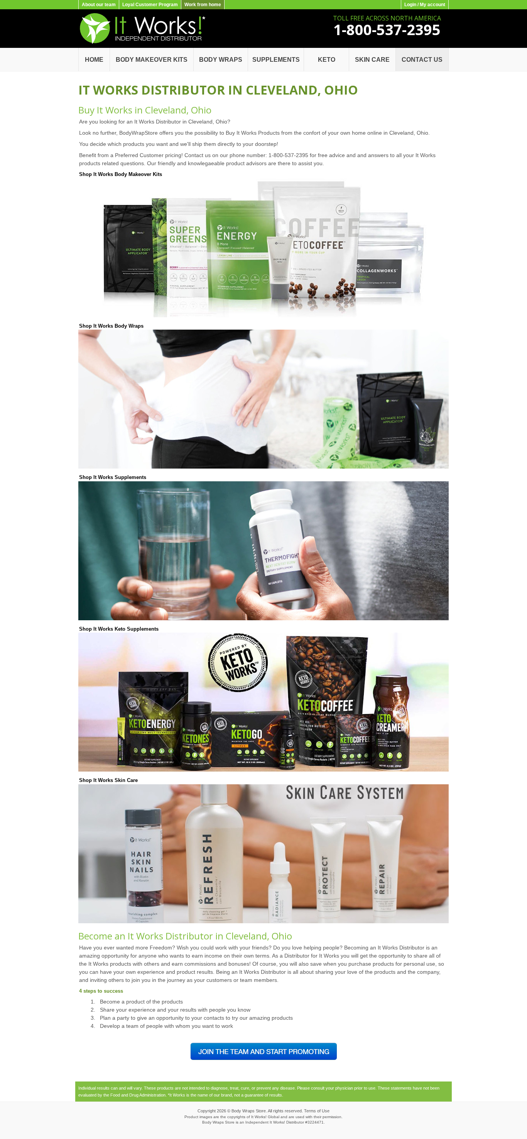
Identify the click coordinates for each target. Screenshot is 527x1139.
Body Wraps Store (248, 1111)
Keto (326, 59)
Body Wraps (220, 59)
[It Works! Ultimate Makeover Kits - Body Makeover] (263, 315)
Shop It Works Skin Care (108, 780)
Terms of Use (316, 1111)
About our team (99, 4)
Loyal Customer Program (150, 4)
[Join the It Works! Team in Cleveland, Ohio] (264, 1059)
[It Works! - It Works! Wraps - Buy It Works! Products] (141, 42)
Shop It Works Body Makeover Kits (120, 174)
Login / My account (424, 4)
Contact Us (422, 59)
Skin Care (372, 59)
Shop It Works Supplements (112, 477)
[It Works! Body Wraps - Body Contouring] (263, 467)
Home (94, 59)
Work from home (202, 4)
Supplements (276, 59)
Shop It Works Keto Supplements (119, 629)
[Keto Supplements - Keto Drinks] (263, 770)
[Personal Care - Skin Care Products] (263, 921)
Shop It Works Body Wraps (111, 326)
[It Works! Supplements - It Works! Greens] (263, 618)
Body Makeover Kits (151, 59)
